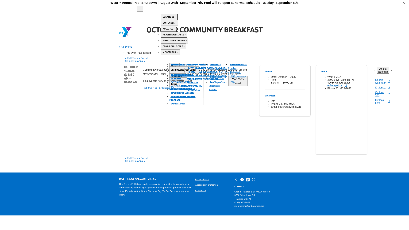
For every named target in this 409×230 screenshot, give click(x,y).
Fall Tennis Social (136, 58)
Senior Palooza (135, 61)
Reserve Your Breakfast (156, 87)
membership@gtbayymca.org (249, 206)
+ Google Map (335, 85)
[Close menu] (140, 9)
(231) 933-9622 (242, 202)
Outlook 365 (379, 94)
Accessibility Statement (206, 185)
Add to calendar (383, 70)
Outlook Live (379, 101)
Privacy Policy (202, 179)
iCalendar (380, 87)
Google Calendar (380, 81)
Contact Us (200, 190)
